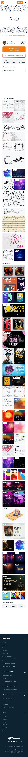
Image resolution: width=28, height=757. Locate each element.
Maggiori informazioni (9, 69)
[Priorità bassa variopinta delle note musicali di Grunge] (8, 581)
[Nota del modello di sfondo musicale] (9, 168)
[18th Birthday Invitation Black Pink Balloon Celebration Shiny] (13, 456)
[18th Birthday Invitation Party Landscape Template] (8, 523)
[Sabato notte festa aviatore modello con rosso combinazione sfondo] (8, 346)
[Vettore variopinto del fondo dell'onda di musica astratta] (8, 139)
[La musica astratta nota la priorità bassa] (8, 116)
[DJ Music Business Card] (6, 386)
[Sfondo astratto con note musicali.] (7, 159)
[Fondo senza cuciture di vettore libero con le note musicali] (13, 288)
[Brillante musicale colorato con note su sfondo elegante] (8, 569)
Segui (22, 43)
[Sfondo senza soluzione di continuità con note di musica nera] (13, 150)
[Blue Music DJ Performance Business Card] (16, 385)
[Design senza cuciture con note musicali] (7, 319)
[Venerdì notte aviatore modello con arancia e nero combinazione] (9, 440)
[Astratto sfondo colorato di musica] (8, 616)
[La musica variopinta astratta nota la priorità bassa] (8, 686)
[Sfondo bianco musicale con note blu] (8, 534)
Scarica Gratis (14, 49)
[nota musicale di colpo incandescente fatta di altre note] (8, 330)
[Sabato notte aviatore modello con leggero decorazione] (8, 358)
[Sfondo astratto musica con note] (8, 104)
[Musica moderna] (7, 179)
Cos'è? (13, 67)
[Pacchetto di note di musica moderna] (13, 202)
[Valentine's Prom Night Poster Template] (6, 426)
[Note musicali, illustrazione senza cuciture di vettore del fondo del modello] (8, 236)
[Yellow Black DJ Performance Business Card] (13, 412)
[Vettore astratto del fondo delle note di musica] (13, 305)
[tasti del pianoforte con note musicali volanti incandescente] (8, 225)
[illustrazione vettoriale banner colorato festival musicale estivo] (13, 699)
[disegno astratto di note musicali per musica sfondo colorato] (8, 593)
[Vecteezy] (2, 2)
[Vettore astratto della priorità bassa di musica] (8, 128)
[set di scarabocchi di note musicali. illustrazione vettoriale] (13, 262)
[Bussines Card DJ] (9, 372)
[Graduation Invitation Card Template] (8, 472)
